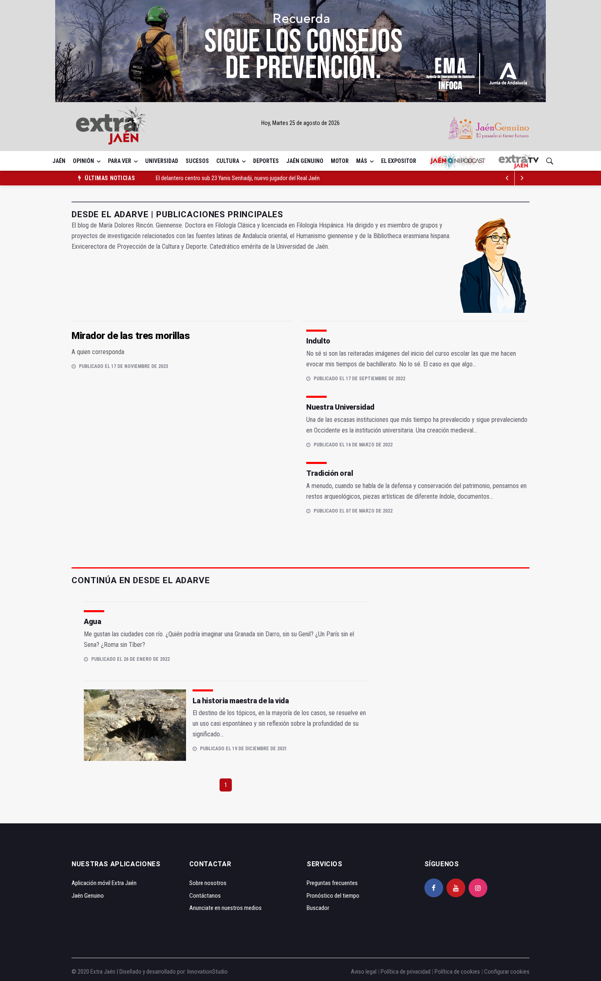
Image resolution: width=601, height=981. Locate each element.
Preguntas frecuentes (332, 883)
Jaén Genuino (304, 161)
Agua (92, 621)
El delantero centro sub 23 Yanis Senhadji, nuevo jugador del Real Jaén (238, 178)
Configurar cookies (506, 971)
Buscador (318, 908)
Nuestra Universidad (340, 407)
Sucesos (197, 161)
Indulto (318, 341)
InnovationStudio (207, 971)
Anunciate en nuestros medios (225, 908)
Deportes (266, 161)
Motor (340, 161)
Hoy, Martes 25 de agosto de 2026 (300, 123)
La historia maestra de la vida (241, 700)
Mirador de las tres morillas (131, 335)
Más (361, 161)
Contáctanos (205, 895)
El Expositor (398, 161)
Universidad (161, 161)
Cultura (227, 161)
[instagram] (478, 887)
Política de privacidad (406, 971)
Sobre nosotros (207, 883)
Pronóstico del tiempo (333, 895)
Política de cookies (457, 971)
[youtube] (455, 887)
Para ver (119, 161)
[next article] (507, 178)
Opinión (83, 161)
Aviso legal (364, 971)
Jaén (58, 161)
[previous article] (522, 178)
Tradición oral (329, 473)
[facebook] (433, 887)
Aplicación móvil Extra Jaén (104, 883)
